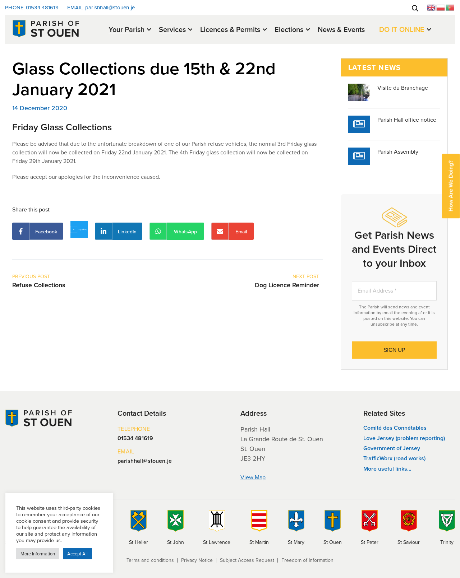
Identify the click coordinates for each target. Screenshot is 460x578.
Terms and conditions (150, 560)
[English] (431, 7)
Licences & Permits (230, 30)
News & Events (341, 29)
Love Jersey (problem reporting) (404, 438)
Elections (289, 30)
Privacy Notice (197, 560)
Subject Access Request (247, 560)
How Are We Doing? (451, 185)
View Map (253, 477)
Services (172, 30)
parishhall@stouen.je (101, 7)
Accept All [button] (77, 553)
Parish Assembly (397, 152)
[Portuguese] (450, 7)
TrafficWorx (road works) (394, 458)
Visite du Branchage (402, 88)
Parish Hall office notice (406, 120)
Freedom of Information (307, 560)
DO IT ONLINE (401, 30)
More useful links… (387, 469)
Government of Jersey (391, 448)
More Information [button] (37, 553)
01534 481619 (32, 7)
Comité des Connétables (395, 428)
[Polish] (441, 7)
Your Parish (126, 30)
